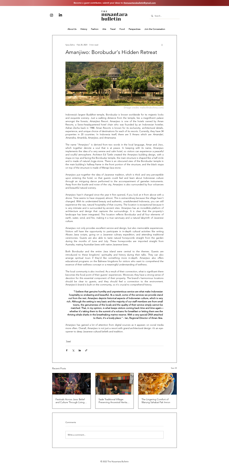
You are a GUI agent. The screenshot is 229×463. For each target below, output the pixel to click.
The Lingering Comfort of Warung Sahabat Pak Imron (156, 401)
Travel (68, 341)
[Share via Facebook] (66, 350)
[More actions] (162, 44)
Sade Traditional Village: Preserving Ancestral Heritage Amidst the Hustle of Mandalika (114, 401)
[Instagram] (52, 15)
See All (174, 368)
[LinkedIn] (60, 15)
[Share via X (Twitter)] (73, 350)
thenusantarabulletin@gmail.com (140, 3)
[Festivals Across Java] (71, 384)
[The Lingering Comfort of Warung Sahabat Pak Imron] (157, 384)
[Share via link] (86, 350)
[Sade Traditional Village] (114, 384)
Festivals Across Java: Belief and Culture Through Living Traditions (70, 401)
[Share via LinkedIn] (79, 350)
